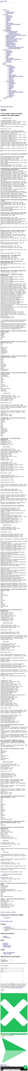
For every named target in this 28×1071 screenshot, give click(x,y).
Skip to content (4, 1)
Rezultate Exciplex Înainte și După (16, 47)
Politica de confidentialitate (14, 1069)
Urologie (8, 26)
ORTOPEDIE (6, 641)
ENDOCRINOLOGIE (8, 622)
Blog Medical (9, 65)
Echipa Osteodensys (10, 12)
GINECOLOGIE (6, 446)
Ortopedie (8, 18)
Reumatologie (9, 15)
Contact (5, 98)
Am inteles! (6, 1069)
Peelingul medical (10, 42)
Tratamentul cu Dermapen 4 (12, 41)
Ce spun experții (9, 13)
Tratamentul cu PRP (10, 44)
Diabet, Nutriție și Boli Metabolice (13, 59)
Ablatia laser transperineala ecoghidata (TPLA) (16, 35)
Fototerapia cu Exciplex (11, 46)
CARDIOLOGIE (6, 393)
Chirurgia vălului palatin (11, 40)
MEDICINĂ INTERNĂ (8, 761)
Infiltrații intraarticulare (11, 36)
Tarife (4, 63)
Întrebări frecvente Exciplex (15, 48)
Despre (4, 9)
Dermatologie (9, 27)
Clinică (7, 10)
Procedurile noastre (7, 30)
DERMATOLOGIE (7, 118)
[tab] (14, 118)
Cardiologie (8, 19)
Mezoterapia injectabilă (11, 43)
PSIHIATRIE (6, 840)
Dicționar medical (10, 81)
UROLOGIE (5, 852)
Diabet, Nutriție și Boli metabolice (13, 24)
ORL (7, 21)
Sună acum (3, 1064)
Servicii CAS (6, 49)
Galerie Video (9, 96)
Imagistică (8, 29)
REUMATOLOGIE (7, 524)
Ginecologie (8, 25)
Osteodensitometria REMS (11, 31)
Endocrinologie (9, 17)
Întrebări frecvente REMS (14, 33)
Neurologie (11, 71)
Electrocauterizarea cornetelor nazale (14, 38)
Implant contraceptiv (10, 37)
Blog (4, 64)
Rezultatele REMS (13, 32)
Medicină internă (9, 23)
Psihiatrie (8, 20)
